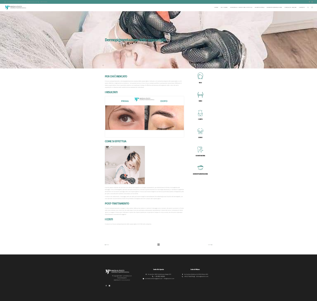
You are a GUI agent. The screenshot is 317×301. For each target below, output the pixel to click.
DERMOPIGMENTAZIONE (200, 174)
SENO (200, 101)
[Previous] (108, 117)
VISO (200, 83)
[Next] (181, 117)
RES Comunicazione (124, 280)
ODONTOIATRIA (200, 156)
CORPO (200, 119)
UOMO (200, 137)
